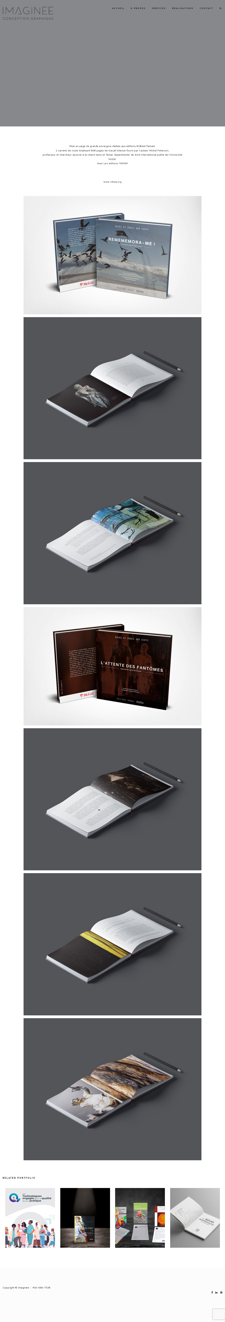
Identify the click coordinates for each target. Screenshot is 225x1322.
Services (159, 8)
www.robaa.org (112, 181)
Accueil (118, 8)
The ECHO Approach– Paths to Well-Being (194, 1218)
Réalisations (182, 8)
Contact (206, 8)
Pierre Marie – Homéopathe (140, 1218)
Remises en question (85, 1218)
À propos (138, 8)
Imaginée (28, 13)
